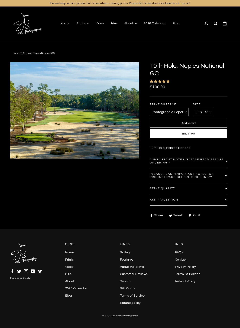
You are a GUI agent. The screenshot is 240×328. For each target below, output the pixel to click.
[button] (160, 81)
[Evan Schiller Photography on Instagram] (26, 271)
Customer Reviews (134, 274)
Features (127, 259)
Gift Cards (127, 288)
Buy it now (188, 133)
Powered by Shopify (20, 278)
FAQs (179, 252)
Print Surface (163, 104)
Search (125, 281)
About (129, 23)
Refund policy (130, 302)
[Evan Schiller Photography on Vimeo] (40, 271)
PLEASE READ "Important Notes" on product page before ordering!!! (182, 175)
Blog (176, 23)
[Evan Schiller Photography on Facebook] (12, 271)
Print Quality (163, 188)
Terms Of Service (187, 274)
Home (64, 23)
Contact (181, 259)
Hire (114, 23)
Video (100, 23)
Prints (81, 23)
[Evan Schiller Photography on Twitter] (19, 271)
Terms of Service (132, 295)
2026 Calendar (155, 23)
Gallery (125, 252)
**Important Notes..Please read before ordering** (187, 161)
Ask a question (164, 199)
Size (196, 104)
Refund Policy (185, 281)
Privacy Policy (185, 266)
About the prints (132, 266)
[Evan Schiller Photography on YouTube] (33, 271)
